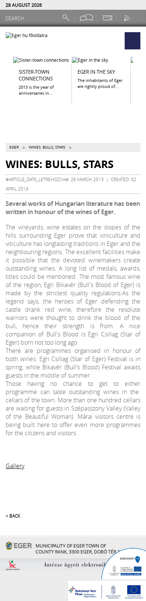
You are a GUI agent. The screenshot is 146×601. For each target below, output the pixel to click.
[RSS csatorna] (128, 18)
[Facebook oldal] (86, 18)
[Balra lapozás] (6, 74)
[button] (132, 40)
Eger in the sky (96, 71)
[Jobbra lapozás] (139, 74)
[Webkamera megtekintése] (107, 18)
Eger (14, 147)
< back (13, 516)
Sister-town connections (36, 75)
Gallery (15, 466)
